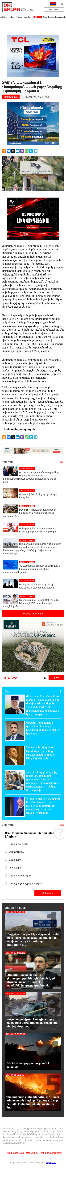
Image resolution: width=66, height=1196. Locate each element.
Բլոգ (8, 691)
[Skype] (31, 151)
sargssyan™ (51, 1162)
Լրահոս (7, 461)
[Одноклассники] (4, 151)
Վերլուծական (10, 97)
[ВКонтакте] (9, 151)
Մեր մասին (32, 1152)
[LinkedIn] (18, 151)
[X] (13, 151)
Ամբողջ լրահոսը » (33, 613)
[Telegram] (35, 151)
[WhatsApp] (27, 151)
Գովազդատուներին (51, 1152)
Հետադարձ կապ (15, 1152)
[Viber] (22, 151)
